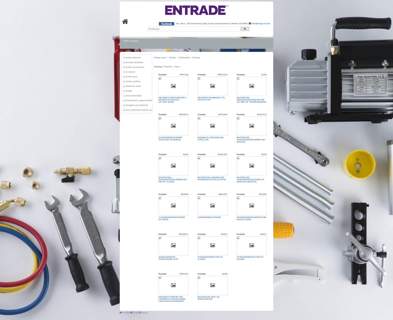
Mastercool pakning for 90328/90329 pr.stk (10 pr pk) (212, 178)
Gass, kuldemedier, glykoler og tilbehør (138, 110)
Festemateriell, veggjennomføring (138, 100)
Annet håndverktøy (133, 96)
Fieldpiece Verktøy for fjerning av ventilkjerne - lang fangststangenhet (172, 299)
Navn (177, 67)
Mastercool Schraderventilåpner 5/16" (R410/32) (251, 140)
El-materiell (130, 72)
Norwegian (125, 313)
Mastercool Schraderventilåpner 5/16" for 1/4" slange (172, 179)
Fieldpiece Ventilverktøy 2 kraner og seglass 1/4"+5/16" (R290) (172, 100)
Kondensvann (131, 77)
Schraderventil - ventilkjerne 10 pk (168, 258)
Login (204, 24)
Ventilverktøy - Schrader (189, 57)
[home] (125, 23)
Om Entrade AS (194, 24)
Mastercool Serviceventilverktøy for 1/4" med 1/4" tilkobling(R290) (251, 100)
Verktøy (129, 91)
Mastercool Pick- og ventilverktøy (208, 298)
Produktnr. (168, 67)
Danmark (144, 313)
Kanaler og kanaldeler (135, 67)
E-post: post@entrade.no (219, 24)
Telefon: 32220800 (240, 24)
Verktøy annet (160, 57)
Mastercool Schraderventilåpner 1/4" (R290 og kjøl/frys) (251, 179)
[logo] (196, 17)
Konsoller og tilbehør (134, 62)
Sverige (135, 313)
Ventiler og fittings (133, 81)
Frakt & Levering (130, 41)
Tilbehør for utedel (133, 86)
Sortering (158, 67)
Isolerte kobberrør (133, 58)
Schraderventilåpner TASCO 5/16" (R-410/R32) (170, 139)
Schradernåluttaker (209, 217)
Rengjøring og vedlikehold (137, 105)
